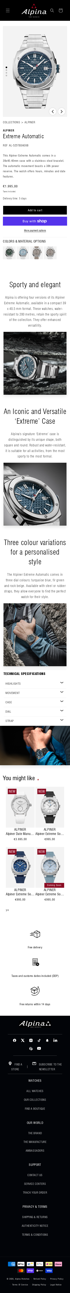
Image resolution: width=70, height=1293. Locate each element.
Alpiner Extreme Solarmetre (49, 834)
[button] (8, 10)
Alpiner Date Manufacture (20, 834)
